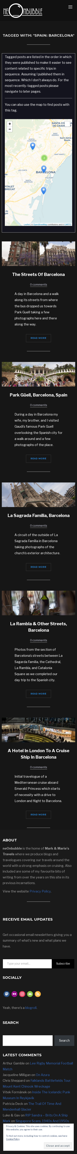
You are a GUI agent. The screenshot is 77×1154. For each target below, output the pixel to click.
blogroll (31, 1008)
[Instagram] (22, 994)
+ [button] (10, 124)
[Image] (30, 994)
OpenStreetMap (40, 224)
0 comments (38, 284)
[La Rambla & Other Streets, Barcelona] (38, 603)
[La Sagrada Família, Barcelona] (38, 494)
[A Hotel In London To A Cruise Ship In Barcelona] (38, 730)
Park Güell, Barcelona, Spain (38, 395)
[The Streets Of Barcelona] (38, 253)
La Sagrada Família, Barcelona (39, 515)
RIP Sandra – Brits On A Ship (46, 1115)
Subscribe (63, 963)
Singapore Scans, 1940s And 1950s (42, 1121)
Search (64, 1040)
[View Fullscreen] (67, 124)
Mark (6, 1121)
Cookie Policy (13, 1139)
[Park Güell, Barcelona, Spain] (38, 374)
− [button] (10, 129)
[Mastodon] (7, 994)
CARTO (67, 224)
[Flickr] (14, 994)
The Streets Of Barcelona (38, 274)
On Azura (43, 1075)
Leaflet (27, 224)
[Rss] (38, 994)
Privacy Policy (40, 891)
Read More (38, 338)
